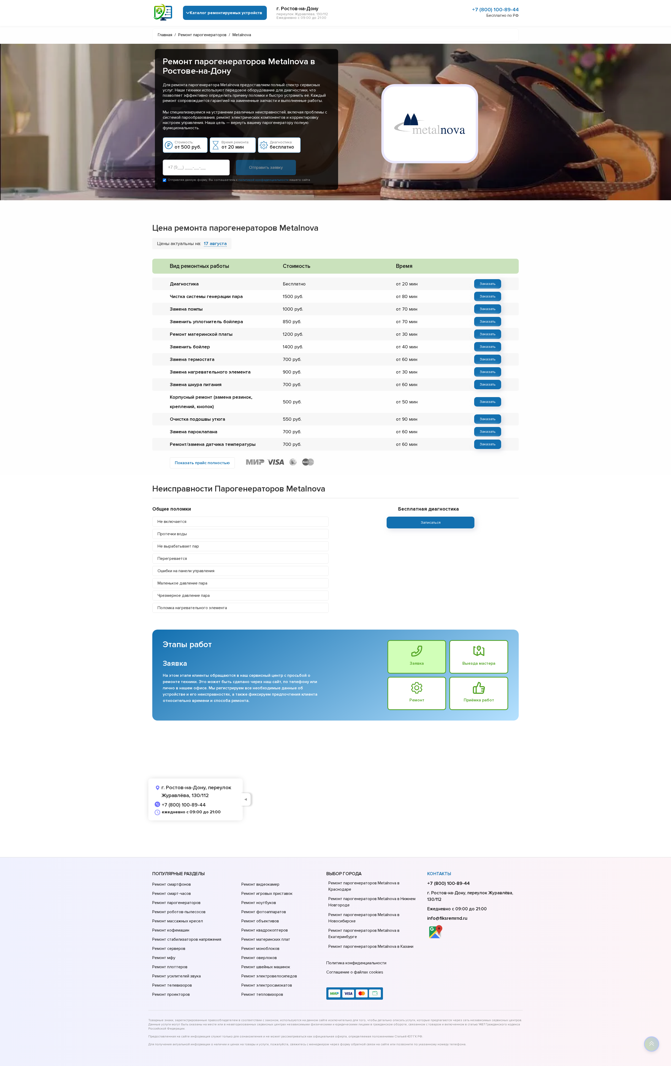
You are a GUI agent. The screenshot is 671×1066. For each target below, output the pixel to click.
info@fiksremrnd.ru (447, 918)
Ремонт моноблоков (260, 948)
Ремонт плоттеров (169, 967)
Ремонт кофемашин (170, 930)
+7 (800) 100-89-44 (495, 9)
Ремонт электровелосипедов (269, 976)
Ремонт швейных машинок (265, 967)
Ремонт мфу (163, 957)
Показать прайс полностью (202, 463)
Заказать (488, 284)
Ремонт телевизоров (172, 985)
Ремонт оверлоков (259, 957)
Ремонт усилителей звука (176, 976)
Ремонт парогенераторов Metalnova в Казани (370, 946)
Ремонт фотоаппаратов (263, 912)
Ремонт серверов (168, 948)
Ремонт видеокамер (260, 884)
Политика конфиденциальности (356, 963)
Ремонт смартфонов (171, 884)
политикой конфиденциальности (263, 180)
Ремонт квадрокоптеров (264, 930)
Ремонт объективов (260, 921)
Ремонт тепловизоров (262, 994)
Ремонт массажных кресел (177, 921)
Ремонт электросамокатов (266, 985)
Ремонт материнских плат (265, 939)
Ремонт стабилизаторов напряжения (186, 939)
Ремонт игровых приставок (267, 893)
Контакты (439, 873)
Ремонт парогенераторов (176, 902)
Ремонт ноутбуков (258, 902)
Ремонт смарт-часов (171, 893)
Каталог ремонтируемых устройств (226, 12)
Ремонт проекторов (171, 994)
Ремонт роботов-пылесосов (178, 912)
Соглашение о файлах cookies (354, 972)
